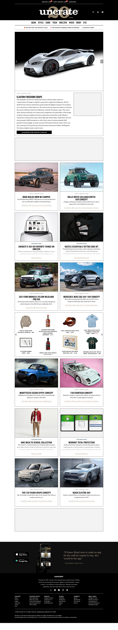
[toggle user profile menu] (98, 12)
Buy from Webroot (81, 454)
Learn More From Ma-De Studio (41, 501)
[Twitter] (51, 590)
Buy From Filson (41, 308)
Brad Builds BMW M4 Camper (36, 196)
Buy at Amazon (36, 258)
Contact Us (48, 599)
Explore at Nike (36, 454)
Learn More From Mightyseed (41, 401)
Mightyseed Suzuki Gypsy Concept (36, 392)
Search (93, 12)
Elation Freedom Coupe (29, 97)
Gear (33, 22)
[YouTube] (55, 590)
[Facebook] (59, 590)
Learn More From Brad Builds (41, 205)
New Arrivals (34, 598)
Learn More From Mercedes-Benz (86, 305)
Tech (54, 22)
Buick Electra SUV (81, 492)
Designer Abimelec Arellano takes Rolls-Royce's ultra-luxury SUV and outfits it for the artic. (82, 203)
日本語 (61, 603)
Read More (25, 205)
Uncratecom (46, 2)
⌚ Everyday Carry (87, 27)
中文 (60, 604)
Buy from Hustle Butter (81, 258)
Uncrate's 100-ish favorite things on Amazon (36, 248)
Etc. (16, 606)
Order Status (48, 598)
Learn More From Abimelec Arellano (86, 208)
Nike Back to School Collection (36, 442)
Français (62, 599)
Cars (48, 22)
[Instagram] (63, 590)
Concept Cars (26, 93)
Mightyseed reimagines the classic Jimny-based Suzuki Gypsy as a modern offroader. (36, 396)
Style (41, 22)
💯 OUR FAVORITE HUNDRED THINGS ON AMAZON (64, 27)
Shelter (63, 22)
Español (62, 598)
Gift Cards (33, 604)
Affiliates (77, 601)
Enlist (76, 603)
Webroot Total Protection (81, 442)
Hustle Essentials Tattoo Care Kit (81, 246)
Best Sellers (34, 599)
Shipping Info (48, 603)
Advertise (77, 599)
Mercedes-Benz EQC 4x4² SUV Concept (81, 296)
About (76, 598)
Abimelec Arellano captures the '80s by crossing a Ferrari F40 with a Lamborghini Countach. (81, 396)
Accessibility (92, 601)
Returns (47, 601)
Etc (85, 22)
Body (78, 22)
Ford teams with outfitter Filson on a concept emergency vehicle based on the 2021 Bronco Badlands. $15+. (36, 303)
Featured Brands (35, 601)
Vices (71, 22)
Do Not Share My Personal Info (94, 603)
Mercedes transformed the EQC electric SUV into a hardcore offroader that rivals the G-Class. (82, 300)
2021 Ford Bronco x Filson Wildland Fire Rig (36, 298)
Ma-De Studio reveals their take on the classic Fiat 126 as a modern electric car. (36, 496)
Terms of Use (92, 598)
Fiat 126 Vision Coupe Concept (36, 492)
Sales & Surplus (35, 603)
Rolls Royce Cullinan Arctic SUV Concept (82, 198)
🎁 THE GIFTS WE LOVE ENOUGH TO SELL (36, 27)
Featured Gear (36, 243)
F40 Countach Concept (82, 392)
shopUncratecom (60, 2)
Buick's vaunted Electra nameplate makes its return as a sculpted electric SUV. (81, 496)
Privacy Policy (93, 599)
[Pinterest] (67, 590)
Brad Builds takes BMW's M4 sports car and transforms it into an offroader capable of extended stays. (36, 200)
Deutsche (62, 601)
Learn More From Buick (86, 501)
